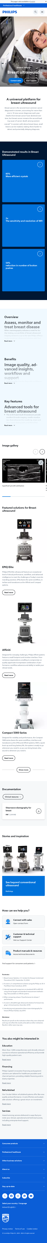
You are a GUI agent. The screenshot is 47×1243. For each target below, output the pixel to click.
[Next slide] (42, 451)
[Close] (46, 1)
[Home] (9, 12)
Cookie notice (32, 1228)
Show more (23, 769)
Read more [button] (8, 592)
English (32, 1)
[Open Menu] (42, 12)
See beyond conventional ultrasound (21, 884)
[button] (40, 164)
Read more (8, 341)
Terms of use (20, 1228)
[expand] (41, 462)
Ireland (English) (8, 1207)
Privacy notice (7, 1228)
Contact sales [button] (16, 80)
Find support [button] (31, 80)
